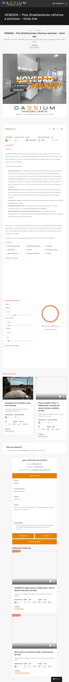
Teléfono (16, 496)
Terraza (48, 253)
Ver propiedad (34, 578)
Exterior (29, 250)
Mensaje (16, 504)
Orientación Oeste (52, 250)
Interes (7, 308)
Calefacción (11, 250)
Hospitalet (37, 30)
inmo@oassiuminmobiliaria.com (40, 470)
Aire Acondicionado (13, 246)
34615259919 (59, 3)
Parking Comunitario (33, 253)
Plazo (7, 304)
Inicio (29, 30)
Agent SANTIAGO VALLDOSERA (34, 460)
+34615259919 (38, 467)
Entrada (8, 328)
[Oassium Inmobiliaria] (14, 5)
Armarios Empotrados (34, 246)
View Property (17, 395)
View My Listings (34, 476)
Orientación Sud (12, 253)
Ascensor (49, 246)
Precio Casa (9, 318)
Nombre (16, 480)
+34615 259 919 (37, 464)
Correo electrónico (19, 488)
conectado (24, 450)
